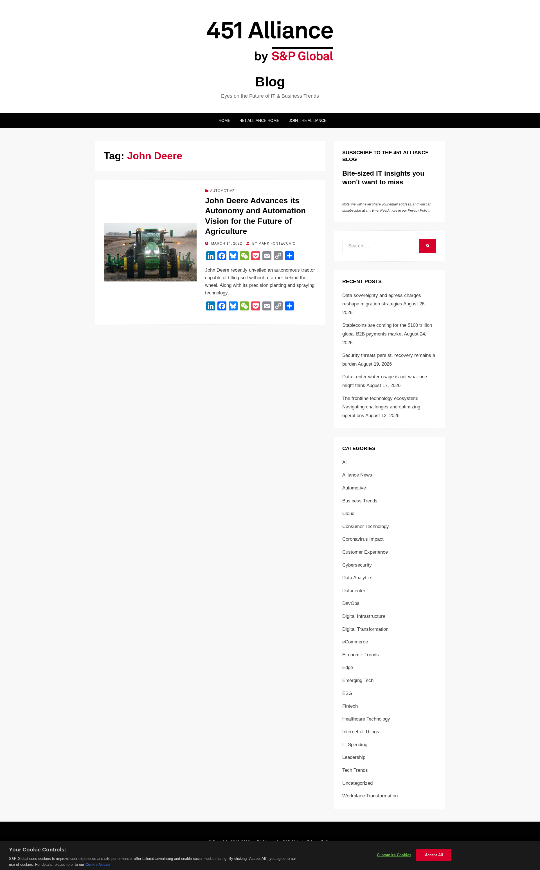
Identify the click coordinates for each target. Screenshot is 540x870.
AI (344, 462)
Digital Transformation (365, 629)
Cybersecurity (357, 565)
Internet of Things (360, 731)
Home (224, 120)
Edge (347, 667)
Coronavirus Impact (363, 539)
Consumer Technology (365, 526)
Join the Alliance (308, 120)
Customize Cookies (394, 855)
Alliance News (357, 475)
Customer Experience (365, 552)
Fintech (350, 706)
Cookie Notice (98, 864)
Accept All (434, 855)
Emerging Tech (358, 680)
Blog (270, 81)
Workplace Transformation (370, 796)
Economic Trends (360, 654)
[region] (270, 855)
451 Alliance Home (259, 120)
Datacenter (353, 590)
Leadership (353, 757)
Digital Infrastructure (363, 616)
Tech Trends (355, 770)
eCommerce (355, 642)
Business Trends (359, 501)
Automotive (222, 191)
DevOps (350, 603)
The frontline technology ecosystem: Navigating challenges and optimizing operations (381, 407)
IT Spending (354, 744)
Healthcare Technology (366, 719)
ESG (347, 693)
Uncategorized (357, 783)
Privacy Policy (418, 211)
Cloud (348, 513)
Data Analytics (357, 577)
